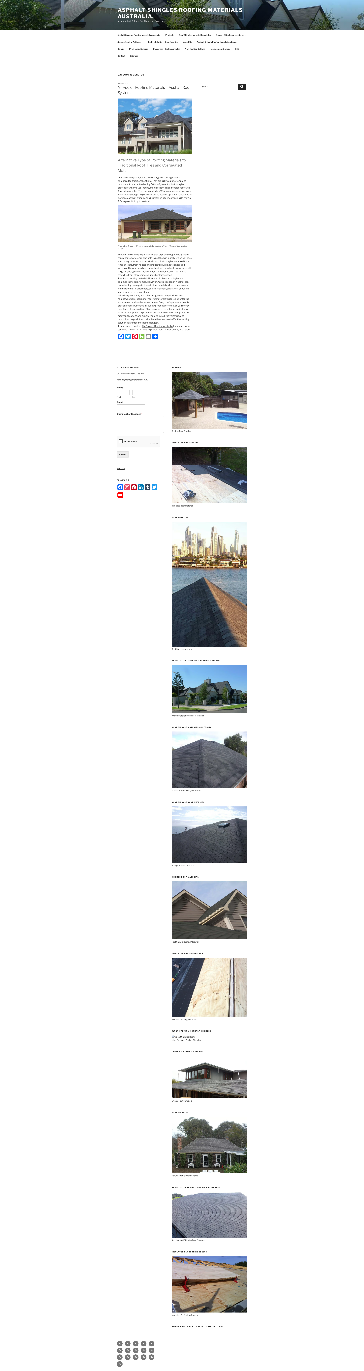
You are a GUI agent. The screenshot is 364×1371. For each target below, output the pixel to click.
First (119, 397)
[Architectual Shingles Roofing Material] (209, 712)
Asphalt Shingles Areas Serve (230, 35)
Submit (122, 454)
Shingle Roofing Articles (128, 42)
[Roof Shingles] (209, 1172)
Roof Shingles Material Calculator (195, 35)
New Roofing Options (195, 49)
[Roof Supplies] (209, 646)
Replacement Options (220, 49)
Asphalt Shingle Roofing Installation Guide (216, 42)
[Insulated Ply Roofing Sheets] (209, 1312)
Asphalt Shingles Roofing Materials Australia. (138, 35)
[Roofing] (209, 428)
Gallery (120, 49)
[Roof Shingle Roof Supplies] (209, 862)
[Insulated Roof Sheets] (209, 502)
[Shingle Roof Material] (209, 938)
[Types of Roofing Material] (209, 1097)
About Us (187, 42)
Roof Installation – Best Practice (162, 42)
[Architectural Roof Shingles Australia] (209, 1237)
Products (169, 35)
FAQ (237, 49)
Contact (121, 56)
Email (120, 402)
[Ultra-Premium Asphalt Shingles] (183, 1037)
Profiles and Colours (138, 49)
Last (134, 397)
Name (121, 387)
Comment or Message (129, 414)
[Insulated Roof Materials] (209, 1016)
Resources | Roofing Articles (166, 49)
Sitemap (134, 56)
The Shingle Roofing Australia (157, 326)
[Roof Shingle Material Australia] (209, 787)
